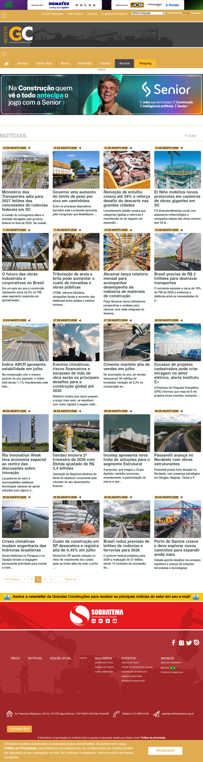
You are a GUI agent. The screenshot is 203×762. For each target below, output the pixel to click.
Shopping (145, 63)
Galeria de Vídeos (104, 667)
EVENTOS (129, 658)
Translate (195, 13)
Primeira (13, 579)
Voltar (192, 136)
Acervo (65, 63)
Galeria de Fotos (104, 663)
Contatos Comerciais (172, 672)
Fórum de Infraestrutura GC (137, 667)
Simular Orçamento (171, 663)
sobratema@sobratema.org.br (178, 714)
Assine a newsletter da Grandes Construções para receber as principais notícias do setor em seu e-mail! (101, 597)
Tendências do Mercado (134, 672)
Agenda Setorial (130, 663)
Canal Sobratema (104, 672)
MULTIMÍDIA (103, 658)
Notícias (22, 63)
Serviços (92, 14)
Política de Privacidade (20, 748)
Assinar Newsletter (53, 14)
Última (69, 579)
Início (15, 658)
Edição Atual (44, 63)
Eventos (105, 63)
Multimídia (85, 63)
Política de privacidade (153, 738)
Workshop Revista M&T (133, 681)
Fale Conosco (75, 14)
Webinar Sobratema (132, 676)
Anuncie (124, 63)
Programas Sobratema (114, 14)
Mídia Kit (165, 668)
